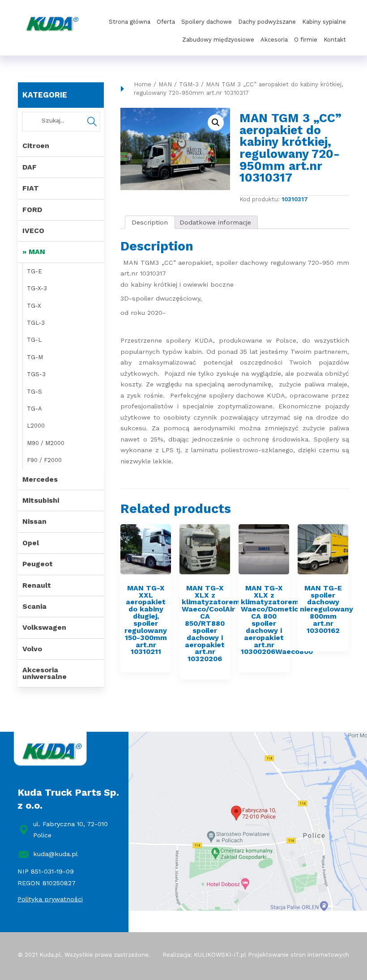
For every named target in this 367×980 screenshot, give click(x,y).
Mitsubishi (40, 500)
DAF (29, 167)
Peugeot (37, 564)
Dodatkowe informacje (215, 222)
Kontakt (335, 39)
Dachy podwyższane (267, 21)
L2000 (36, 425)
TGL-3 (36, 322)
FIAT (30, 188)
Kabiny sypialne (324, 21)
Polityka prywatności (50, 899)
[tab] (150, 222)
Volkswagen (44, 627)
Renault (36, 585)
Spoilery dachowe (206, 21)
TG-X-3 (37, 288)
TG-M (35, 357)
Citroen (35, 145)
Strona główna (129, 21)
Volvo (32, 649)
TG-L (34, 339)
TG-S (34, 391)
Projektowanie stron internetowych (298, 954)
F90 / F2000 (44, 460)
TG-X (34, 305)
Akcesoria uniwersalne (44, 673)
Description (150, 222)
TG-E (34, 271)
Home (142, 84)
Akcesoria (274, 39)
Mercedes (40, 479)
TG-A (34, 408)
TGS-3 (36, 374)
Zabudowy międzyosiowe (218, 39)
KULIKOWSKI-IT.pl (220, 954)
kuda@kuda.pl (55, 853)
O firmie (305, 39)
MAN (37, 251)
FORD (32, 209)
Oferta (166, 21)
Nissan (34, 521)
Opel (30, 543)
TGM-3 (189, 84)
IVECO (33, 230)
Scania (34, 606)
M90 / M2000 (45, 443)
